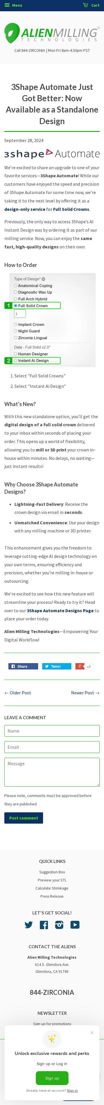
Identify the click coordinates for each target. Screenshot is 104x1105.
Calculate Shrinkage (52, 888)
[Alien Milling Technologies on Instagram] (59, 927)
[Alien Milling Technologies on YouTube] (75, 927)
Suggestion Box (52, 872)
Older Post (20, 693)
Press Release (52, 896)
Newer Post (82, 693)
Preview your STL (52, 880)
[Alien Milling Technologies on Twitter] (28, 927)
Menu (16, 5)
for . (47, 209)
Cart (95, 5)
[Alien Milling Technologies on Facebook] (44, 927)
